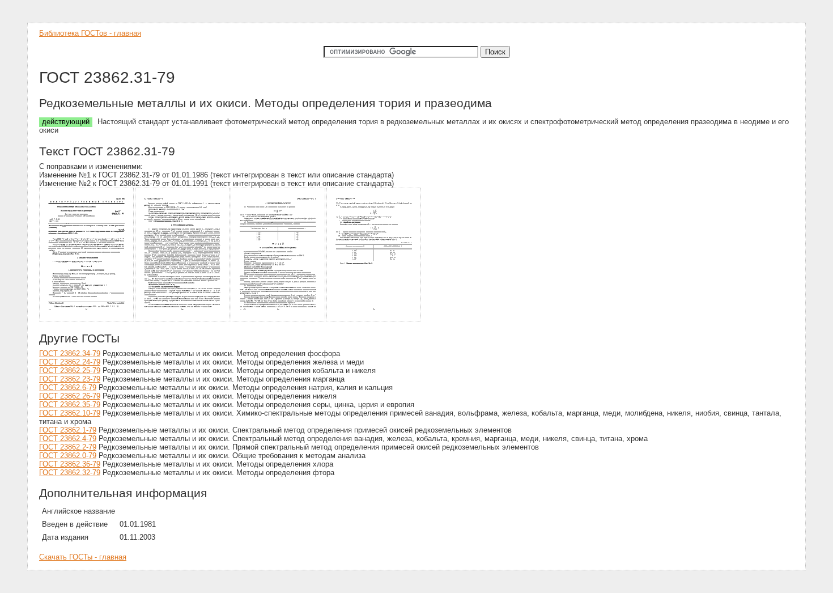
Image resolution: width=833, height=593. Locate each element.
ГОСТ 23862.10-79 (69, 413)
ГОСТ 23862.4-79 (67, 438)
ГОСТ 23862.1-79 (67, 430)
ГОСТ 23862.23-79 (69, 379)
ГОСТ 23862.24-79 (69, 362)
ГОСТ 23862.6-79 (67, 387)
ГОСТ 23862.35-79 (69, 404)
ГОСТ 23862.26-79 (69, 396)
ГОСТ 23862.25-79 (69, 370)
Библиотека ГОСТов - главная (90, 33)
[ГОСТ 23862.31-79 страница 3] (278, 319)
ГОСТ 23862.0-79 (67, 455)
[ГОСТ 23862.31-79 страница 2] (183, 319)
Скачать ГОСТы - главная (82, 557)
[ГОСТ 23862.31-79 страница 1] (87, 319)
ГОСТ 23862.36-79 (69, 464)
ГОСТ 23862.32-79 (69, 472)
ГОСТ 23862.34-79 (69, 353)
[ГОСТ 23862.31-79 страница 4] (374, 319)
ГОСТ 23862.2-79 (67, 447)
